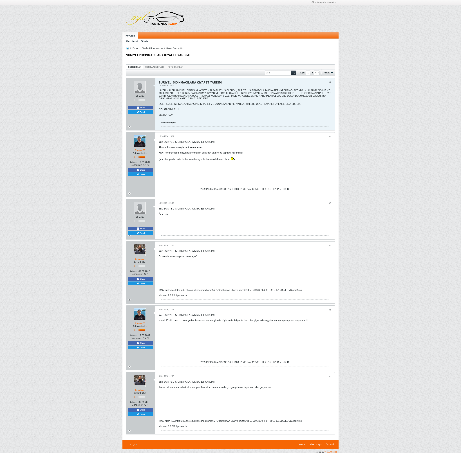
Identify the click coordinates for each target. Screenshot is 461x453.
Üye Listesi (132, 41)
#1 (330, 82)
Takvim (145, 41)
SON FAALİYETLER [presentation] (154, 67)
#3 (330, 203)
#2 (330, 136)
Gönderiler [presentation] (134, 67)
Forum (135, 48)
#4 (330, 245)
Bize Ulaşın (316, 444)
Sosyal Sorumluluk (174, 48)
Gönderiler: (136, 165)
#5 (330, 309)
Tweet (142, 112)
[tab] (134, 66)
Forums (130, 35)
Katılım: (133, 162)
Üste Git (330, 444)
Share (142, 108)
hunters (140, 259)
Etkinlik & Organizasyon (152, 48)
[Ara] (293, 73)
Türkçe (132, 444)
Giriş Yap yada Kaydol (323, 2)
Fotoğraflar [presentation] (175, 67)
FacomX (140, 150)
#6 (330, 376)
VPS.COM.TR (331, 452)
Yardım (302, 444)
